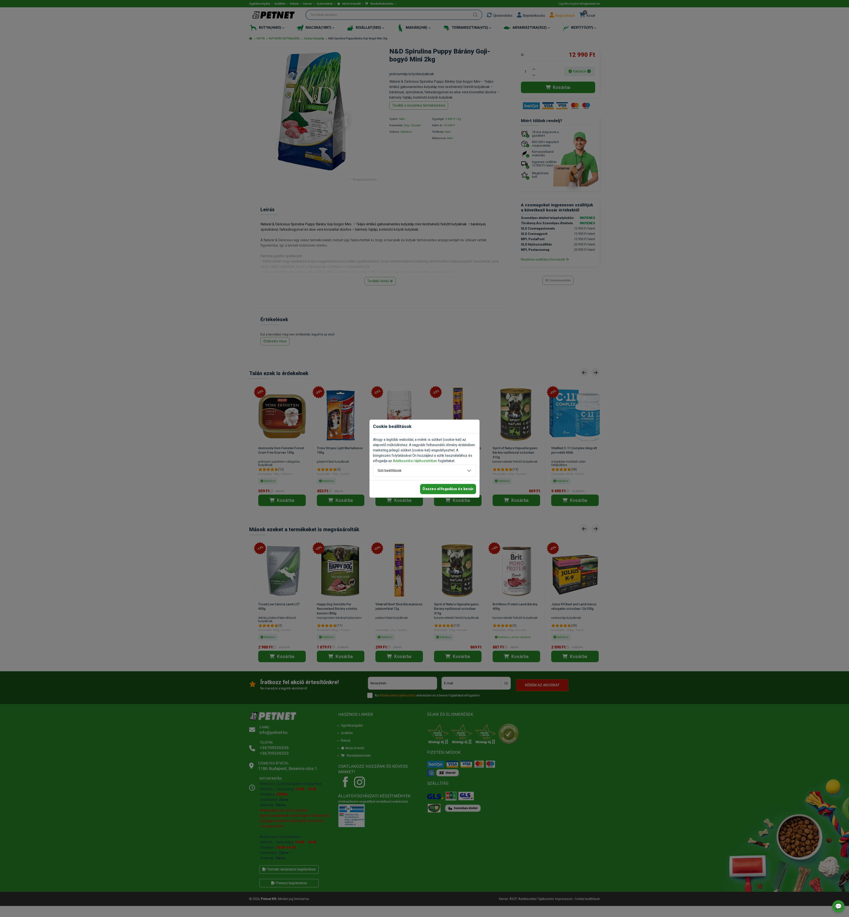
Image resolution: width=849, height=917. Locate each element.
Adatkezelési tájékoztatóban (415, 461)
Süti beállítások (390, 470)
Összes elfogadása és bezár (448, 489)
